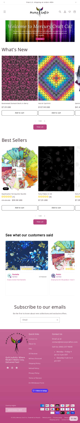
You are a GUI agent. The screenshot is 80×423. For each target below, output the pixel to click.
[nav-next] (74, 266)
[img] (7, 197)
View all (40, 127)
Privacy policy (57, 417)
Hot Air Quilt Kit (44, 103)
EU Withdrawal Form (36, 383)
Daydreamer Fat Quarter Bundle (14, 194)
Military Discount (35, 359)
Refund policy (46, 417)
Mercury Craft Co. (22, 417)
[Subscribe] (57, 319)
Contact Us (33, 339)
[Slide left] (35, 121)
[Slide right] (44, 121)
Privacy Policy (34, 373)
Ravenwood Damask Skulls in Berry (15, 103)
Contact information (68, 419)
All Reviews (33, 354)
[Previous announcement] (4, 2)
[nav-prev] (6, 266)
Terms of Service (35, 378)
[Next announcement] (76, 2)
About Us (32, 344)
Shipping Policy (34, 363)
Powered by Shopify (34, 417)
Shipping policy (54, 419)
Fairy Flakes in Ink (45, 194)
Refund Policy (34, 368)
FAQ (30, 349)
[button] (4, 11)
